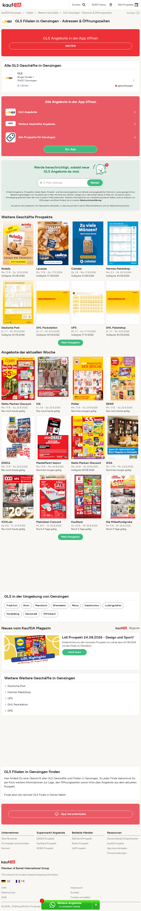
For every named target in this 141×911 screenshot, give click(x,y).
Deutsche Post (16, 686)
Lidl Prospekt (79, 848)
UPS (10, 698)
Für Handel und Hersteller (15, 843)
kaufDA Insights (115, 843)
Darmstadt (31, 613)
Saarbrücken (91, 605)
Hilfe (4, 887)
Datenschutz (8, 892)
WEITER (70, 46)
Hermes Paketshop (19, 692)
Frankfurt (12, 605)
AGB (3, 897)
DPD (10, 710)
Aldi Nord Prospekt (82, 838)
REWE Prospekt (45, 848)
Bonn (26, 605)
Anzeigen (131, 13)
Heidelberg (13, 613)
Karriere (5, 848)
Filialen (30, 13)
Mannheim (41, 605)
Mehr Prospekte (70, 342)
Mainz (75, 605)
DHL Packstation (18, 704)
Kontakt (74, 892)
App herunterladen (117, 848)
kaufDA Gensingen (11, 13)
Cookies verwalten (80, 897)
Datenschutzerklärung (90, 200)
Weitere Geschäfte (48, 13)
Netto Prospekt (80, 843)
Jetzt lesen (74, 652)
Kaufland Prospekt (46, 843)
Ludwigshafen (113, 605)
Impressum (76, 887)
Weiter (95, 182)
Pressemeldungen (117, 853)
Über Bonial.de (9, 838)
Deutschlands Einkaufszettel (122, 838)
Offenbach (49, 613)
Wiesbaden (59, 605)
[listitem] (18, 249)
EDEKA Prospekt (45, 838)
